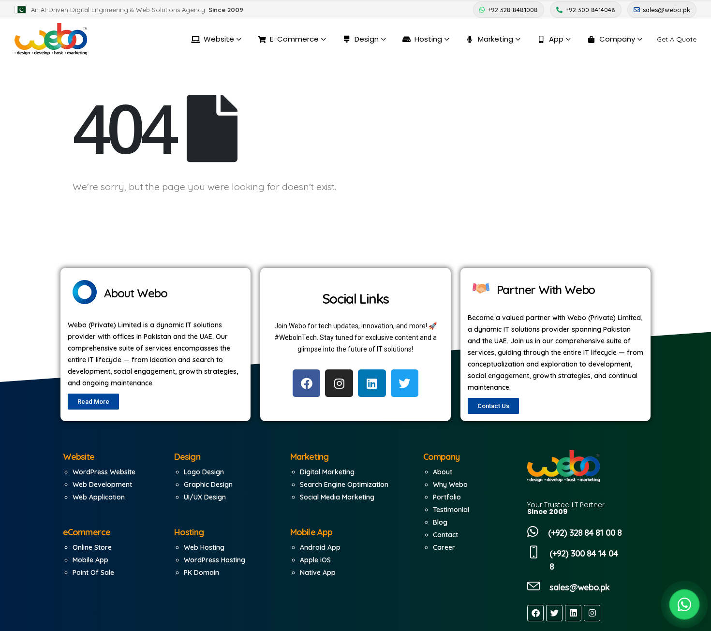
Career (444, 547)
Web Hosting (204, 547)
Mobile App (90, 560)
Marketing (495, 39)
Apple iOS (315, 560)
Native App (318, 572)
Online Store (92, 547)
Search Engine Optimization (344, 484)
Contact (445, 534)
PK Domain (201, 572)
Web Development (102, 484)
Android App (320, 547)
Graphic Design (208, 484)
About (442, 472)
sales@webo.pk (666, 10)
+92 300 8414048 (590, 10)
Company (617, 39)
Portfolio (447, 497)
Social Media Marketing (337, 497)
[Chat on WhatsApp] (684, 604)
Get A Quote (676, 39)
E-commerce (294, 39)
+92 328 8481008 (513, 10)
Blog (440, 522)
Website (219, 39)
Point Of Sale (93, 572)
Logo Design (204, 472)
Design (367, 39)
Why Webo (450, 484)
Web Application (99, 497)
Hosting (428, 39)
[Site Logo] (51, 39)
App (556, 39)
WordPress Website (104, 472)
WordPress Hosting (214, 560)
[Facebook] (535, 613)
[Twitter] (554, 613)
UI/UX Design (205, 497)
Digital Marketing (327, 472)
